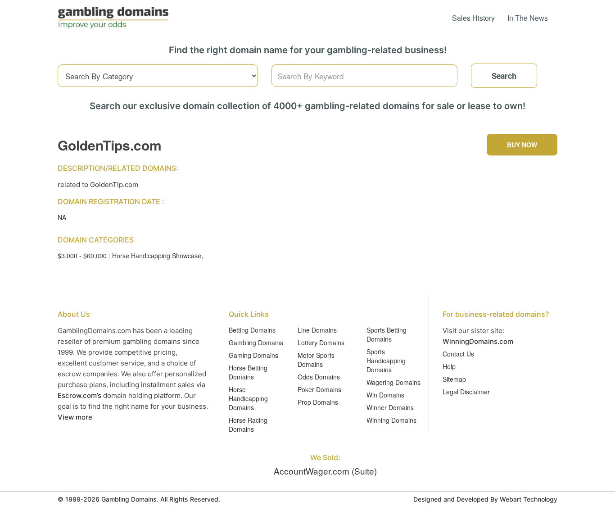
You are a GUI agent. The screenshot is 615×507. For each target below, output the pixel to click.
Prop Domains (318, 402)
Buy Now (522, 144)
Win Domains (385, 394)
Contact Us (458, 353)
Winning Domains (391, 420)
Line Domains (317, 329)
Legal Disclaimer (466, 391)
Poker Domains (319, 389)
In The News (527, 18)
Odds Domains (319, 376)
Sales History (473, 18)
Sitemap (454, 379)
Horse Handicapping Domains (248, 398)
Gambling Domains (256, 342)
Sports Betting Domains (386, 334)
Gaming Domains (253, 355)
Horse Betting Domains (248, 372)
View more (75, 417)
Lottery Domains (321, 342)
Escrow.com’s (79, 395)
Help (449, 366)
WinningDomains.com (478, 341)
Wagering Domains (393, 382)
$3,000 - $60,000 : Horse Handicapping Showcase (129, 255)
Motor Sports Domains (316, 360)
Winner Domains (390, 407)
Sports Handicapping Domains (386, 360)
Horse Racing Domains (248, 425)
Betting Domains (252, 329)
